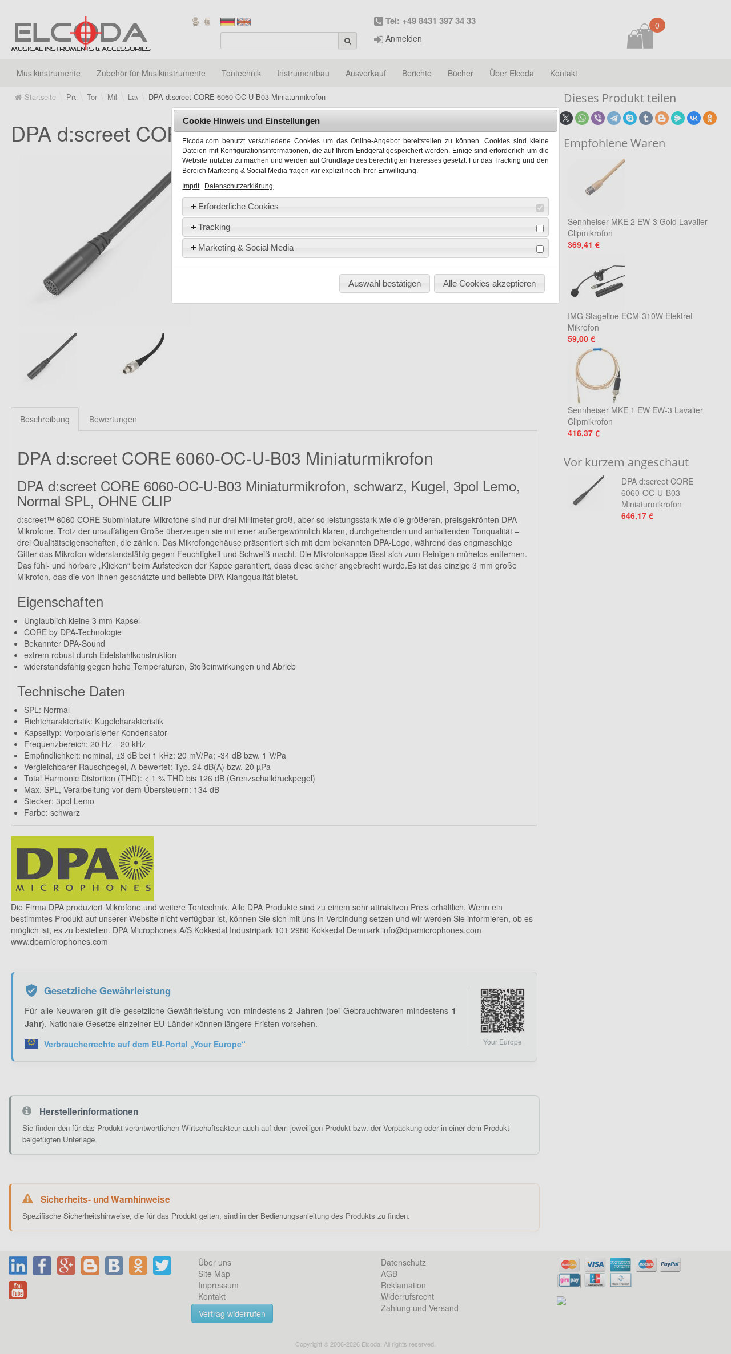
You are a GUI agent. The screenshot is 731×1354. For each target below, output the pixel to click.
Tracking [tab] (214, 227)
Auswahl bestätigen (384, 283)
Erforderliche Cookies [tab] (238, 206)
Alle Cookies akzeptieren (489, 283)
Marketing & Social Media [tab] (246, 247)
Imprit (190, 186)
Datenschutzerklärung (238, 186)
